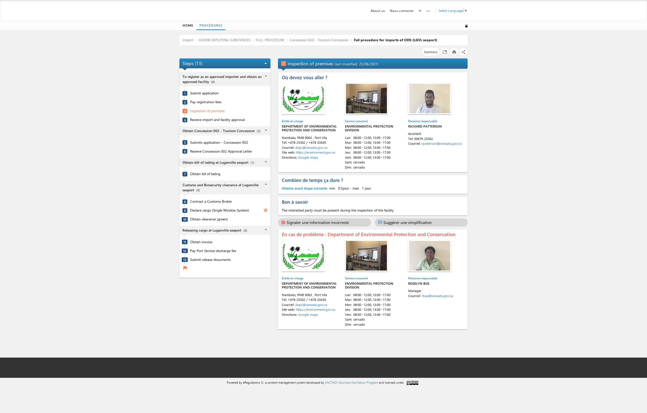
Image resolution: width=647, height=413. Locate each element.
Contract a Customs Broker (211, 201)
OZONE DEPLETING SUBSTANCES (224, 39)
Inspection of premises (207, 111)
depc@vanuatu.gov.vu (311, 147)
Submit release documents (210, 259)
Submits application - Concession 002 (219, 142)
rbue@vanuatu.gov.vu (437, 296)
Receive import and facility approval (217, 119)
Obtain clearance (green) (209, 219)
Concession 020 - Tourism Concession (319, 39)
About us (378, 11)
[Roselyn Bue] (429, 256)
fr (420, 11)
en (428, 11)
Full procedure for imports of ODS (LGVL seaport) (395, 39)
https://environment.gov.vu (315, 152)
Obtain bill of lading (205, 174)
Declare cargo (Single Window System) (219, 210)
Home (187, 25)
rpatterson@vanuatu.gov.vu (442, 143)
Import (187, 39)
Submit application (204, 93)
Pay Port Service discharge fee (213, 251)
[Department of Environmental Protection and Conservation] (303, 98)
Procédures (210, 25)
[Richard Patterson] (429, 98)
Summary (430, 52)
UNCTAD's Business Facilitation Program (351, 382)
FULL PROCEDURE (270, 39)
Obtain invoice (201, 242)
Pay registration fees (205, 102)
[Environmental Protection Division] (366, 98)
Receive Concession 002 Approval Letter (221, 151)
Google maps (308, 157)
